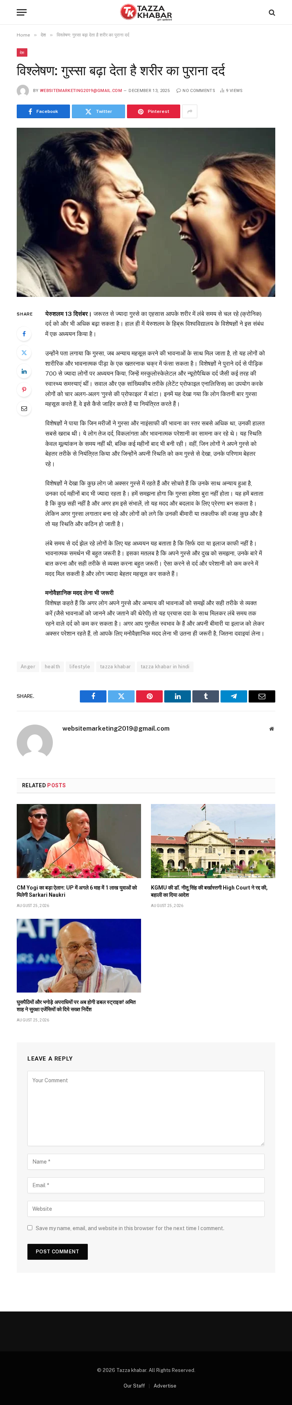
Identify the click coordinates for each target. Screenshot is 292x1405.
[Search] (271, 12)
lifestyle (80, 666)
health (52, 666)
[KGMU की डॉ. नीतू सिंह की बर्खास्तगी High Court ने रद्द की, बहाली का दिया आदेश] (213, 841)
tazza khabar (115, 666)
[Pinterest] (24, 389)
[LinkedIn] (24, 371)
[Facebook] (24, 334)
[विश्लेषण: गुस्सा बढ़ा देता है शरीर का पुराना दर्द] (146, 212)
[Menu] (22, 12)
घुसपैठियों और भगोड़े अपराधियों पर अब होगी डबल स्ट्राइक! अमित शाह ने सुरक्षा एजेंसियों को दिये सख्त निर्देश (76, 1005)
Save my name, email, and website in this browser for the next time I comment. (130, 1228)
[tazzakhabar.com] (146, 12)
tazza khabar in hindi (165, 666)
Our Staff (134, 1386)
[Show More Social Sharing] (189, 111)
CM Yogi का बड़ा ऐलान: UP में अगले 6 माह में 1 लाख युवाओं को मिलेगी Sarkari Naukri (77, 891)
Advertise (165, 1386)
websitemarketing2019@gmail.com (81, 90)
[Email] (24, 408)
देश (22, 52)
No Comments (198, 90)
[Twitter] (24, 352)
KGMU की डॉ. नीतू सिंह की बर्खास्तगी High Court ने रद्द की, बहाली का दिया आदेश (209, 891)
